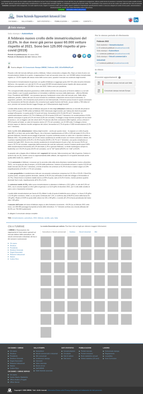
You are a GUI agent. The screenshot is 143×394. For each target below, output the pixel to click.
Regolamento (110, 353)
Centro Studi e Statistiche (19, 377)
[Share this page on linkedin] (89, 56)
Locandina (108, 356)
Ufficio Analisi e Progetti (18, 380)
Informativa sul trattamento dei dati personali (86, 390)
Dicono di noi (40, 366)
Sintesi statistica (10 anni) (90, 358)
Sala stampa (27, 21)
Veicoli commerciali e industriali (47, 353)
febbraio (41, 218)
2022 (35, 218)
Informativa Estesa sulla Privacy (58, 390)
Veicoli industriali (85, 232)
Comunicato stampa (112, 351)
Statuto (12, 257)
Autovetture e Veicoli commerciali (54, 232)
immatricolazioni (17, 218)
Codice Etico (14, 259)
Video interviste (41, 363)
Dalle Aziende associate (44, 371)
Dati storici (67, 358)
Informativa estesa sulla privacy (76, 9)
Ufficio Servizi (14, 382)
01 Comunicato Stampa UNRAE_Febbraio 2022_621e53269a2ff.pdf (48, 67)
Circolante (67, 353)
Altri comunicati (41, 356)
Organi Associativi (16, 252)
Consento (61, 9)
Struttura (13, 245)
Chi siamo (12, 21)
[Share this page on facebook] (74, 56)
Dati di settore (68, 356)
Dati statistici (43, 21)
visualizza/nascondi (122, 48)
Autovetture (27, 33)
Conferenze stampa (43, 358)
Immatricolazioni (116, 45)
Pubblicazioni (61, 21)
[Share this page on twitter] (84, 56)
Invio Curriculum (111, 358)
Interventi (39, 361)
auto (52, 218)
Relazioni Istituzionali (17, 254)
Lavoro (75, 21)
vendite (47, 218)
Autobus (72, 232)
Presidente (14, 248)
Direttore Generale (16, 250)
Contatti (87, 21)
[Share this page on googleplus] (79, 56)
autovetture (28, 218)
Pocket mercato (86, 351)
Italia (56, 218)
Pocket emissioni (87, 353)
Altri (96, 232)
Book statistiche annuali (89, 356)
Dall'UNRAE (40, 368)
